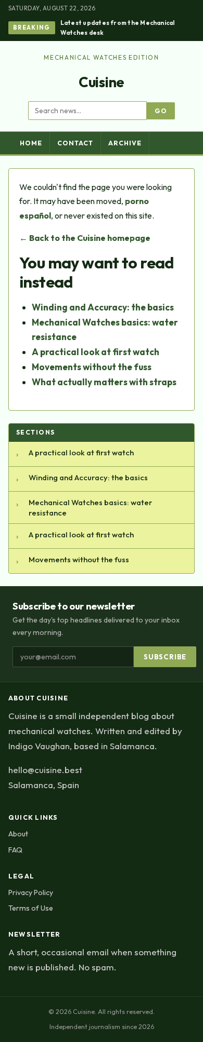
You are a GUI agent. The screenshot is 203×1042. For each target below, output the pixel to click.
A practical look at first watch (95, 351)
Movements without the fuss (91, 366)
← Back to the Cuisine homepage (84, 238)
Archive (125, 143)
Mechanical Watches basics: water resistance (90, 507)
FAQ (15, 850)
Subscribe (165, 657)
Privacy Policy (30, 892)
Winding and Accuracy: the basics (103, 307)
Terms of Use (30, 908)
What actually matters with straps (104, 381)
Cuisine (101, 82)
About (18, 833)
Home (31, 143)
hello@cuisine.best (45, 769)
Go (161, 111)
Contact (75, 143)
